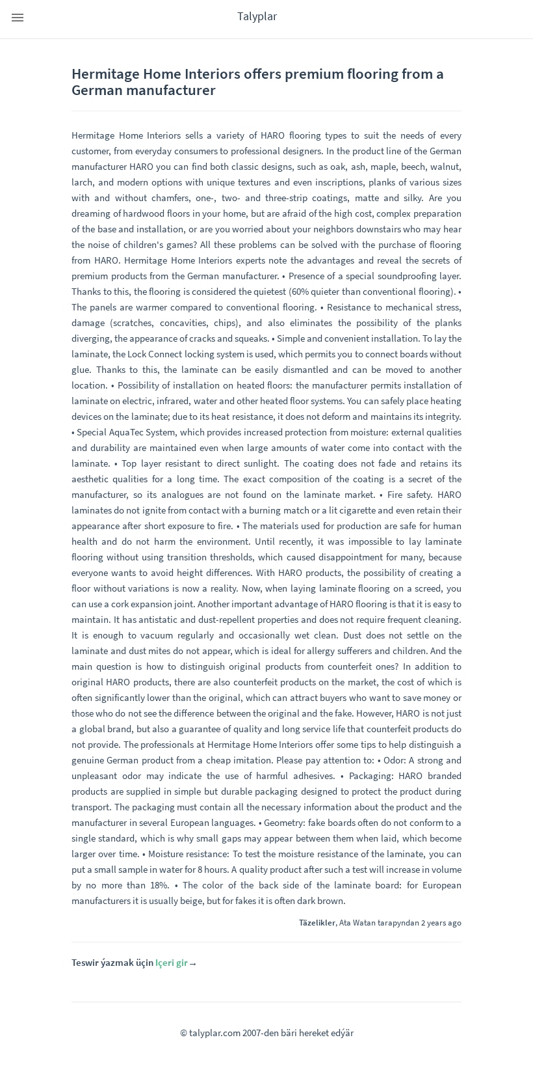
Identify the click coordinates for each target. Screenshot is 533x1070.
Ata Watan (357, 922)
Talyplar (257, 15)
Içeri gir (171, 962)
